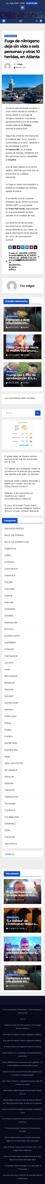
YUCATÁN (9, 837)
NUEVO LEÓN (11, 703)
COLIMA (8, 582)
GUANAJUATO (12, 636)
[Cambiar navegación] (21, 21)
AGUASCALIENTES (14, 528)
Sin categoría (10, 770)
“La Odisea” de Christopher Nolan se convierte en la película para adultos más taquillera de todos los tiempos (22, 471)
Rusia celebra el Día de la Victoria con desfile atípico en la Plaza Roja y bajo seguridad (22, 1139)
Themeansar (23, 1013)
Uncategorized (11, 817)
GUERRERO (10, 642)
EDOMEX (8, 615)
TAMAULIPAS (11, 797)
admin (26, 327)
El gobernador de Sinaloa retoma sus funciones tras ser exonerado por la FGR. (20, 459)
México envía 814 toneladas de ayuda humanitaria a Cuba (22, 1111)
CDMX (7, 555)
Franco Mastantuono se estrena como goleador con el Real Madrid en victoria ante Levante (22, 1063)
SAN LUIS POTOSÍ (13, 763)
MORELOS (9, 683)
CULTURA (9, 589)
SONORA (9, 783)
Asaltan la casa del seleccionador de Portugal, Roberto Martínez (22, 1026)
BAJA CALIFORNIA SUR (16, 542)
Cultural (8, 595)
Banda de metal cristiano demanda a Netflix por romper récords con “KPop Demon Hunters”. (22, 484)
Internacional (10, 36)
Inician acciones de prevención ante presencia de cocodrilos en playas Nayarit (22, 1073)
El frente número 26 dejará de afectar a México (22, 1047)
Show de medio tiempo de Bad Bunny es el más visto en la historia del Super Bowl (22, 1158)
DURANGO (9, 609)
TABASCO (9, 790)
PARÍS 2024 (10, 716)
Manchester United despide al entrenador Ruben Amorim (22, 1092)
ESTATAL (9, 629)
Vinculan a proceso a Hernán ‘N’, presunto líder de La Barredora (22, 1176)
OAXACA (8, 709)
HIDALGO (9, 649)
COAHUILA (10, 575)
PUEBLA (8, 736)
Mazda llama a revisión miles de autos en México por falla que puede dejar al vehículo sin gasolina (22, 1101)
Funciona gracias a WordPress (15, 1009)
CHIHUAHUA (11, 569)
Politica (8, 729)
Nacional (8, 689)
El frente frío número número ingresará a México (22, 1034)
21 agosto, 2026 (16, 900)
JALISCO (8, 662)
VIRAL (7, 830)
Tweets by (9, 854)
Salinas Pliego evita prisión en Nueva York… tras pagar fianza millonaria (22, 1148)
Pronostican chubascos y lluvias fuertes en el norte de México (22, 1120)
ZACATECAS (10, 843)
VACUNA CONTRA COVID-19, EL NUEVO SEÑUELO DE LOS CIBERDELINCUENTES (29, 256)
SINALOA (9, 776)
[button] (37, 21)
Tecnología (9, 803)
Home (22, 1019)
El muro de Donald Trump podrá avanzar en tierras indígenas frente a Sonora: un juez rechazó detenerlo (22, 508)
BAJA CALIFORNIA (14, 535)
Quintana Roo (11, 750)
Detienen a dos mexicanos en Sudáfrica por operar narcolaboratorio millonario (18, 496)
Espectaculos (10, 622)
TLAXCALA (10, 810)
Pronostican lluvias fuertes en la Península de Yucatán (22, 1129)
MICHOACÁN (11, 676)
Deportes (9, 602)
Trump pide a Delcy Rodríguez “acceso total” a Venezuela (22, 1167)
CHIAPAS (9, 562)
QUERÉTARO (10, 743)
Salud (7, 756)
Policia (7, 723)
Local (7, 669)
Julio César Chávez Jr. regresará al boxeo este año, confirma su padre (22, 1082)
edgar (20, 64)
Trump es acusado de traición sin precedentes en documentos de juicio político (15, 261)
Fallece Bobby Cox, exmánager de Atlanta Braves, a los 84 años (22, 1054)
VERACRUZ (10, 823)
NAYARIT (9, 696)
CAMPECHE (10, 548)
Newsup (37, 1009)
